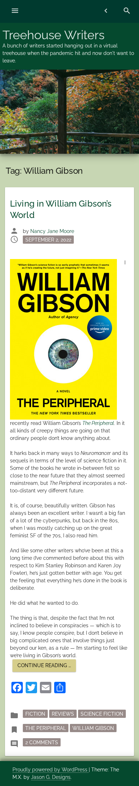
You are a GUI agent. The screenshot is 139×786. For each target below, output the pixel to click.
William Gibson (93, 728)
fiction (35, 714)
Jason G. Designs (51, 777)
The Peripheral (45, 728)
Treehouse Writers (53, 35)
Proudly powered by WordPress (50, 769)
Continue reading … (46, 667)
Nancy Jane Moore (52, 231)
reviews (63, 714)
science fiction (102, 714)
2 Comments (43, 742)
